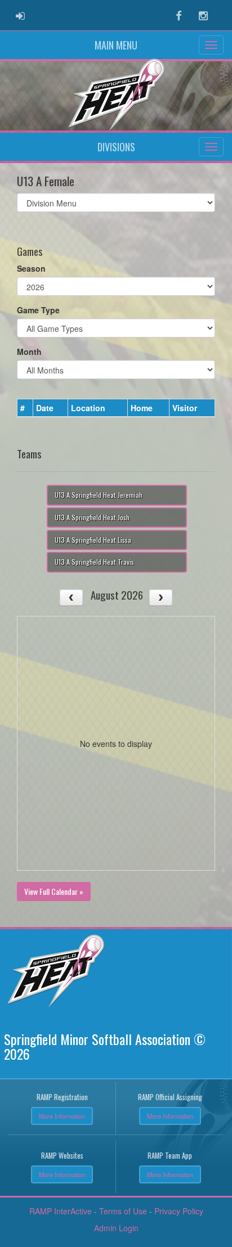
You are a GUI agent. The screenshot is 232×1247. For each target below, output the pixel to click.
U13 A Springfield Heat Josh (92, 517)
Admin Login (116, 1228)
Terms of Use (123, 1211)
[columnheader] (25, 408)
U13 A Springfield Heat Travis (94, 561)
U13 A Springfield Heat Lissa (93, 539)
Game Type (38, 310)
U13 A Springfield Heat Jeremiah (98, 494)
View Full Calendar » (53, 891)
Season (31, 268)
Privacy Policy (178, 1211)
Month (29, 351)
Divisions (116, 146)
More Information (62, 1115)
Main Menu (116, 45)
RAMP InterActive (60, 1211)
